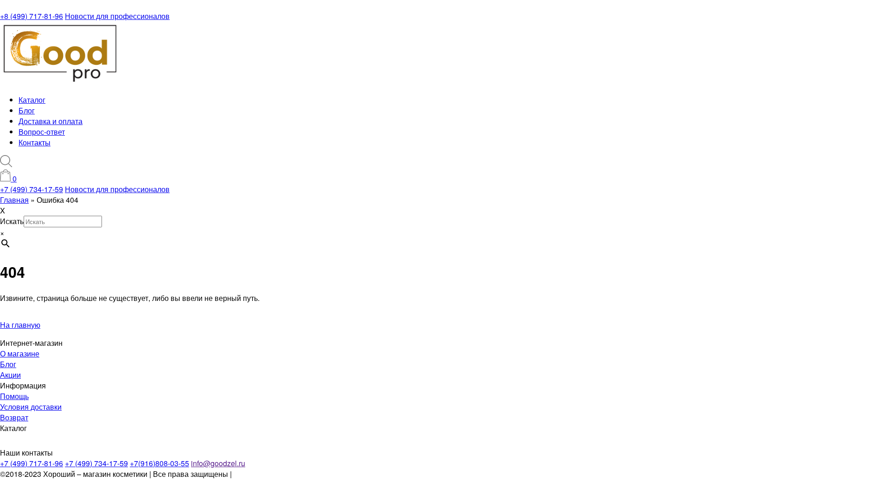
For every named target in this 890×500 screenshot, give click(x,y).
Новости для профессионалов (117, 16)
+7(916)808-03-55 (159, 463)
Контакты (35, 142)
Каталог (32, 99)
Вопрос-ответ (42, 131)
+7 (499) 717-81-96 (31, 463)
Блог (27, 110)
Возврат (14, 417)
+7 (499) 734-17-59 (31, 189)
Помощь (14, 396)
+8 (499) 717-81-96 (31, 16)
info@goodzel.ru (218, 463)
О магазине (19, 353)
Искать (12, 221)
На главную (20, 324)
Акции (10, 374)
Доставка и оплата (51, 121)
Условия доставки (31, 406)
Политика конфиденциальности (288, 474)
